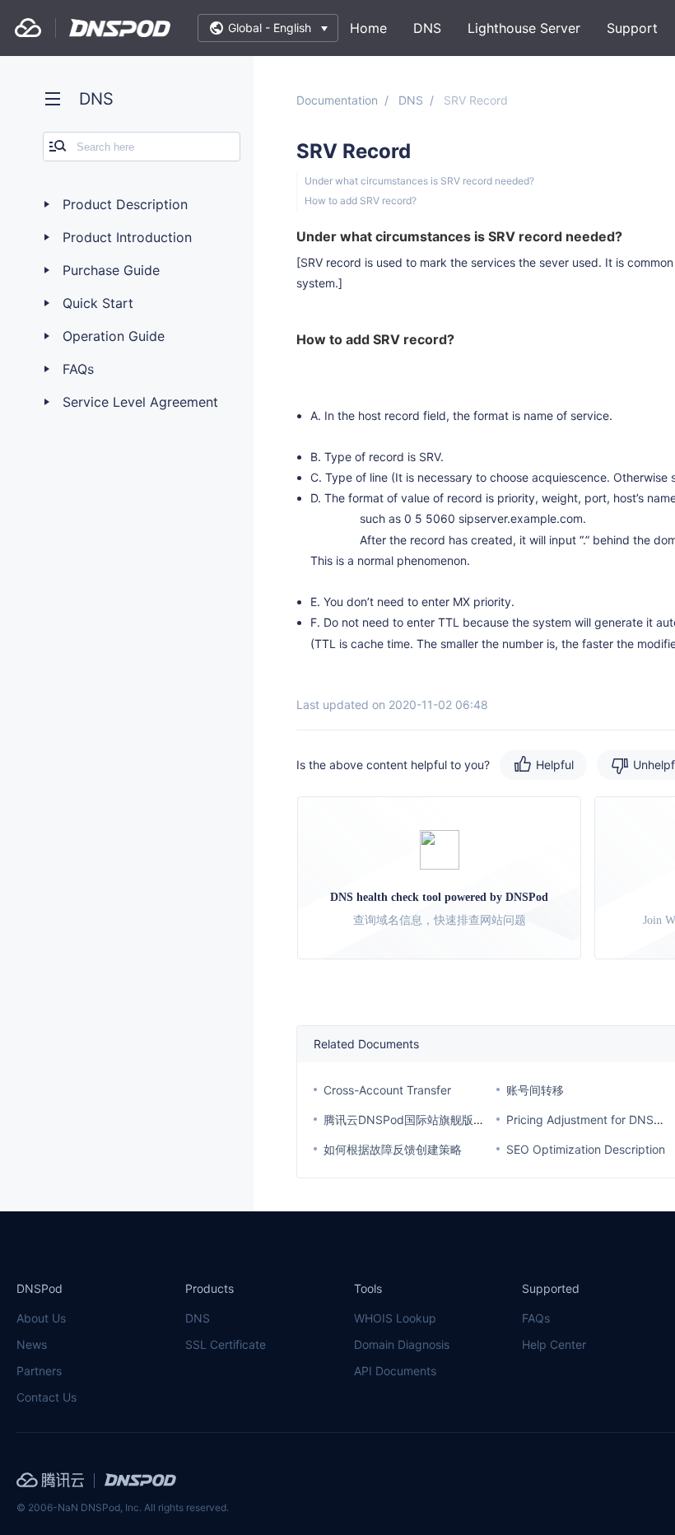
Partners (39, 1371)
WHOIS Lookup (395, 1318)
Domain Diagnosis (401, 1344)
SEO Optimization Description (585, 1149)
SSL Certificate (225, 1344)
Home (368, 28)
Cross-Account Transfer (387, 1090)
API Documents (395, 1371)
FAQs (536, 1318)
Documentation (337, 100)
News (31, 1344)
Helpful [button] (555, 765)
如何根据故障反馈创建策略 (393, 1149)
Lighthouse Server (524, 28)
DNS (427, 28)
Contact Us (46, 1397)
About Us (41, 1318)
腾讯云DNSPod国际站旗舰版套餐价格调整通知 (445, 1120)
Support (632, 28)
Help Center (554, 1344)
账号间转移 (535, 1090)
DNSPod (120, 28)
